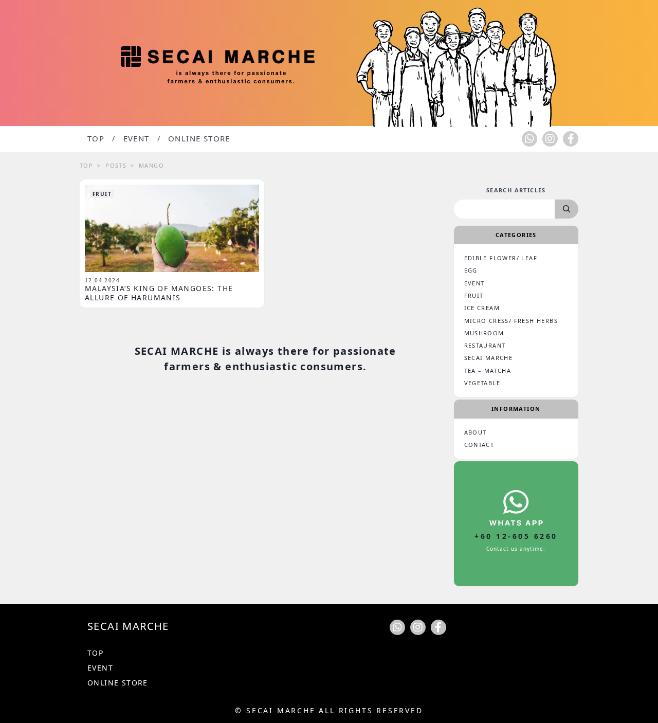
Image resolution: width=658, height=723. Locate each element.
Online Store (199, 138)
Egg (471, 270)
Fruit (102, 193)
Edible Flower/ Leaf (501, 258)
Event (136, 138)
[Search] (566, 209)
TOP (95, 138)
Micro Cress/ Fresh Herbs (511, 320)
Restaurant (485, 345)
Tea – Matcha (487, 370)
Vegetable (482, 383)
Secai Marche (488, 357)
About (475, 432)
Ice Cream (482, 308)
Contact (479, 444)
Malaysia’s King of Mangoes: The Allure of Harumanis (159, 292)
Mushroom (484, 333)
